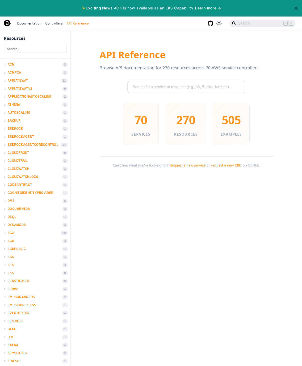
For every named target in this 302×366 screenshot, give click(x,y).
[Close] (296, 8)
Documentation (29, 23)
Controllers (54, 23)
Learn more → (208, 8)
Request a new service (188, 165)
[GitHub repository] (210, 23)
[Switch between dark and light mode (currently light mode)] (219, 23)
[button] (4, 64)
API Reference (78, 23)
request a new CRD (226, 165)
